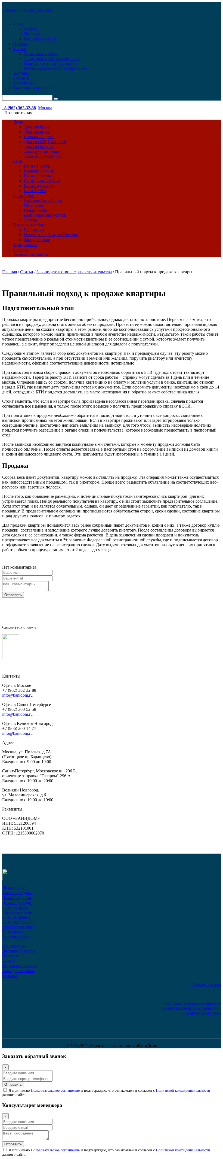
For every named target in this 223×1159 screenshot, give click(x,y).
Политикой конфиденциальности (183, 1090)
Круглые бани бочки (43, 200)
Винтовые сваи (16, 937)
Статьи (30, 29)
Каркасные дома (39, 136)
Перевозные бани (29, 225)
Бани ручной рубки (42, 180)
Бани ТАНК (35, 190)
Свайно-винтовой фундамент (51, 63)
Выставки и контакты (33, 88)
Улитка (30, 220)
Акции (8, 960)
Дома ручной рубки (42, 151)
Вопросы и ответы (41, 39)
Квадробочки (36, 210)
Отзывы (20, 43)
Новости (32, 34)
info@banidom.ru (17, 695)
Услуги (19, 48)
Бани (17, 161)
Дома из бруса (37, 127)
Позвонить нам (205, 984)
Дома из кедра (37, 131)
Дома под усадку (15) (43, 156)
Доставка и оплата (19, 951)
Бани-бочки (13, 932)
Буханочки (34, 229)
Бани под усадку (39, 185)
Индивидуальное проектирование (55, 68)
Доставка (21, 73)
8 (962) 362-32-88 (19, 107)
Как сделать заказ (18, 970)
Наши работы (14, 946)
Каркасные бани (39, 171)
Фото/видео (24, 83)
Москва (45, 107)
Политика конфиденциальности (191, 1008)
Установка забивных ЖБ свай (51, 58)
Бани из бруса (37, 166)
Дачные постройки (30, 254)
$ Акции (21, 78)
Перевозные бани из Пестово (51, 234)
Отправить (13, 595)
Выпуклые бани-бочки (45, 215)
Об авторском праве (202, 1013)
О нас (18, 24)
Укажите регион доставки (27, 9)
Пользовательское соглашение (193, 1003)
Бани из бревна (38, 176)
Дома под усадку (17, 902)
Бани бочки (24, 195)
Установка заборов (41, 53)
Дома (18, 122)
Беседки (20, 249)
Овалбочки (34, 205)
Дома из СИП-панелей (45, 141)
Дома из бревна (38, 146)
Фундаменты (25, 244)
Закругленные (37, 239)
